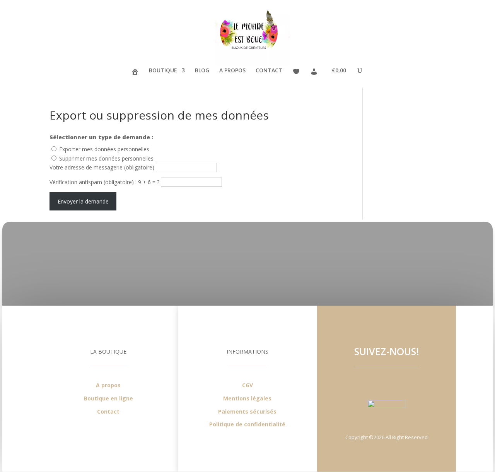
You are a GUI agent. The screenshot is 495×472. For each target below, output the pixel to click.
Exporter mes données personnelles (104, 149)
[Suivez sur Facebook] (379, 383)
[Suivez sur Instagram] (394, 383)
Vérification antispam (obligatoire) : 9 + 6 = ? (105, 182)
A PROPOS (232, 71)
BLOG (202, 71)
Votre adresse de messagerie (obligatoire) (103, 167)
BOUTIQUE (163, 71)
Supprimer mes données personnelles (106, 158)
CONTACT (269, 71)
